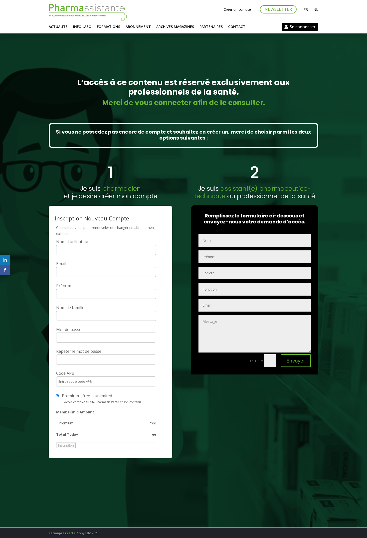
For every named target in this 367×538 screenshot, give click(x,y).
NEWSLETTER (278, 9)
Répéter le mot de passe (78, 351)
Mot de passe (68, 329)
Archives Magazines (175, 27)
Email (61, 263)
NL (315, 10)
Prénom (63, 285)
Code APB (65, 373)
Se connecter (303, 26)
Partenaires (211, 27)
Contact (236, 27)
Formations (108, 27)
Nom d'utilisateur (72, 241)
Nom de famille (70, 307)
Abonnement (138, 27)
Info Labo (82, 27)
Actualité (58, 27)
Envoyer (295, 360)
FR (306, 10)
